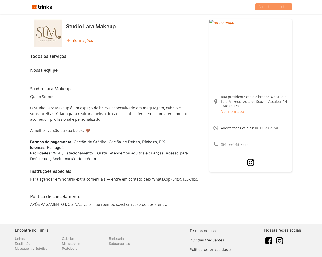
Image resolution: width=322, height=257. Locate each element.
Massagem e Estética (31, 248)
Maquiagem (71, 243)
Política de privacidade (210, 249)
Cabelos (68, 239)
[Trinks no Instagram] (279, 240)
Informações (82, 40)
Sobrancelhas (119, 243)
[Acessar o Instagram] (250, 162)
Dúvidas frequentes (207, 240)
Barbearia (116, 239)
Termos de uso (203, 230)
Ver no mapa (232, 111)
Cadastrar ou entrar (274, 6)
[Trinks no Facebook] (269, 240)
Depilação (22, 243)
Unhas (20, 239)
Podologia (69, 248)
